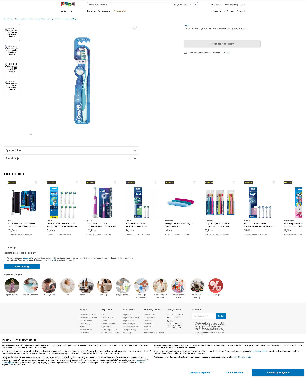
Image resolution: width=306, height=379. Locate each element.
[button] (196, 4)
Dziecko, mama (49, 295)
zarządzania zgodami (258, 351)
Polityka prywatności (243, 357)
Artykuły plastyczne (30, 295)
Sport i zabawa (12, 295)
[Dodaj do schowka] (133, 27)
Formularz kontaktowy (175, 314)
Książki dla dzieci (123, 295)
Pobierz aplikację (231, 5)
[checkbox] (193, 323)
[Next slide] (135, 81)
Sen (67, 295)
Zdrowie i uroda (86, 295)
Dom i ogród (105, 295)
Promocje (216, 295)
